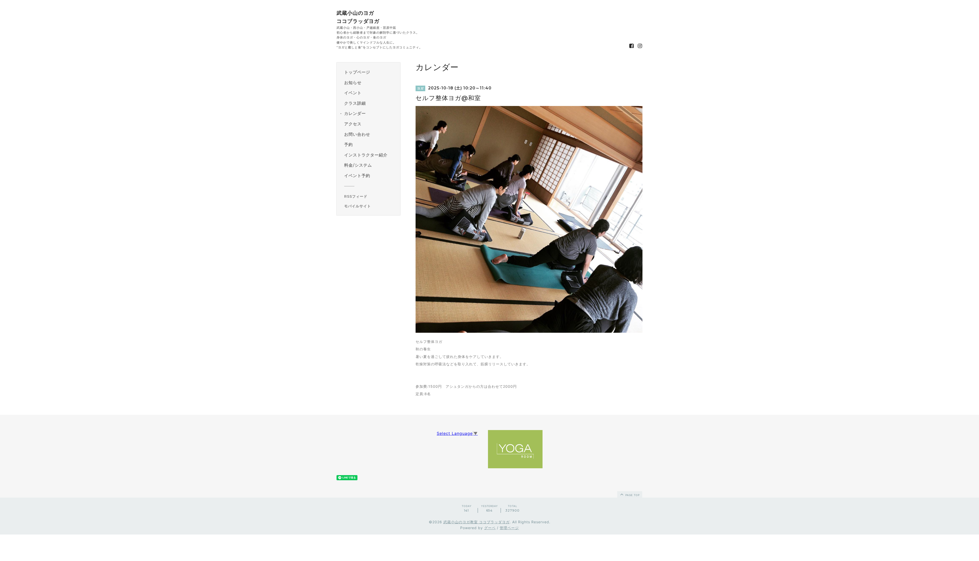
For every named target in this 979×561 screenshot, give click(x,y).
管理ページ (509, 528)
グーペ (490, 528)
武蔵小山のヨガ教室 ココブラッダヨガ (476, 522)
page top (632, 495)
